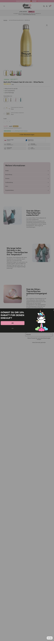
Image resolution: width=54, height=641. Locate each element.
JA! (12, 323)
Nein (13, 328)
